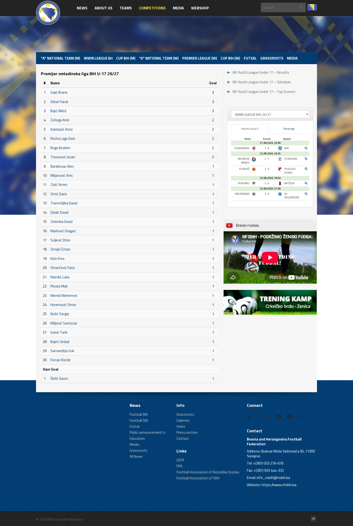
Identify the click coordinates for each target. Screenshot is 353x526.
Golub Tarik (58, 332)
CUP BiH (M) (125, 58)
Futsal (250, 58)
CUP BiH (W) (230, 58)
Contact (182, 438)
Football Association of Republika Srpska (207, 472)
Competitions (152, 8)
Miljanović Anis (61, 175)
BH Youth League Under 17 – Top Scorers (264, 91)
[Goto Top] (313, 518)
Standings (288, 129)
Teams (126, 8)
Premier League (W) (199, 58)
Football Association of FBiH (197, 478)
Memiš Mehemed (63, 295)
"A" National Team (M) (60, 58)
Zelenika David (61, 221)
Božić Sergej (59, 314)
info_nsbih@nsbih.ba (273, 477)
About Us (103, 8)
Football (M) (139, 414)
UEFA (180, 460)
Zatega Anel (59, 120)
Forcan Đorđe (60, 360)
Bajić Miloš (58, 111)
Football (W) (139, 420)
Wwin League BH (98, 58)
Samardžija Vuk (62, 351)
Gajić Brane (58, 92)
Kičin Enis (57, 258)
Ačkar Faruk (59, 101)
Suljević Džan (60, 240)
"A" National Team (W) (159, 58)
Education (137, 438)
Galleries (183, 420)
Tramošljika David (63, 203)
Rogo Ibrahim (60, 148)
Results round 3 (249, 129)
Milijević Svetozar (63, 323)
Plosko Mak (59, 286)
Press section (187, 432)
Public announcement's (147, 432)
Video (180, 426)
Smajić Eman (60, 249)
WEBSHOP (200, 8)
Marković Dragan (63, 231)
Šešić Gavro (59, 378)
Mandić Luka (59, 277)
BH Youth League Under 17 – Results (261, 72)
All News (136, 456)
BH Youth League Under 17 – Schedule (262, 82)
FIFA (179, 466)
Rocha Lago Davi (62, 138)
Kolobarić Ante (61, 129)
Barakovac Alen (62, 166)
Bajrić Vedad (59, 341)
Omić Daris (58, 194)
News (82, 8)
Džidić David (59, 212)
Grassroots (271, 58)
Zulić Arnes (58, 184)
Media (178, 8)
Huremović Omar (63, 304)
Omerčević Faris (62, 267)
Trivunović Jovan (62, 157)
